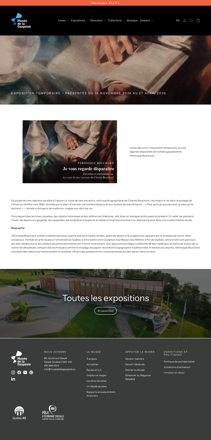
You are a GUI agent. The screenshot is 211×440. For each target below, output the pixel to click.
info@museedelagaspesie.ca (59, 369)
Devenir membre (134, 358)
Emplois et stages (96, 375)
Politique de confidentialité (179, 361)
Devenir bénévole (135, 364)
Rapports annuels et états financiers (101, 394)
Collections (115, 20)
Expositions (78, 20)
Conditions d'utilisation (177, 367)
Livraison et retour (174, 372)
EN (178, 20)
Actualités (92, 364)
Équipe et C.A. (94, 370)
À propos (92, 358)
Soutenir (145, 20)
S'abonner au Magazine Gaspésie (138, 377)
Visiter (62, 20)
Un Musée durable (97, 386)
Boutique (132, 20)
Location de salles (97, 381)
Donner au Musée (135, 370)
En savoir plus (105, 310)
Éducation (97, 20)
